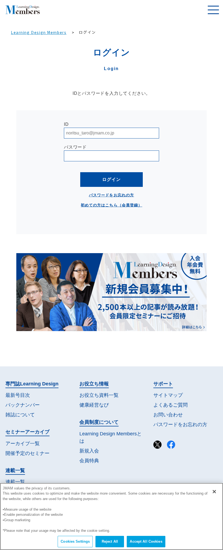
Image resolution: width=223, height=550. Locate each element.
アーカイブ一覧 (22, 443)
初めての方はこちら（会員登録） (111, 205)
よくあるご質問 (170, 405)
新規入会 (89, 451)
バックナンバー (22, 405)
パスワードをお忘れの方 (111, 195)
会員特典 (89, 460)
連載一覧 (15, 482)
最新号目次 (17, 395)
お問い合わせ (168, 414)
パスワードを (180, 424)
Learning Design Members (38, 32)
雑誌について (20, 414)
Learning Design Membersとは (110, 437)
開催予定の (27, 453)
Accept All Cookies (146, 541)
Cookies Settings (75, 541)
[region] (111, 516)
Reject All (110, 541)
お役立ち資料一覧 (99, 395)
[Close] (214, 492)
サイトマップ (168, 395)
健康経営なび (94, 405)
